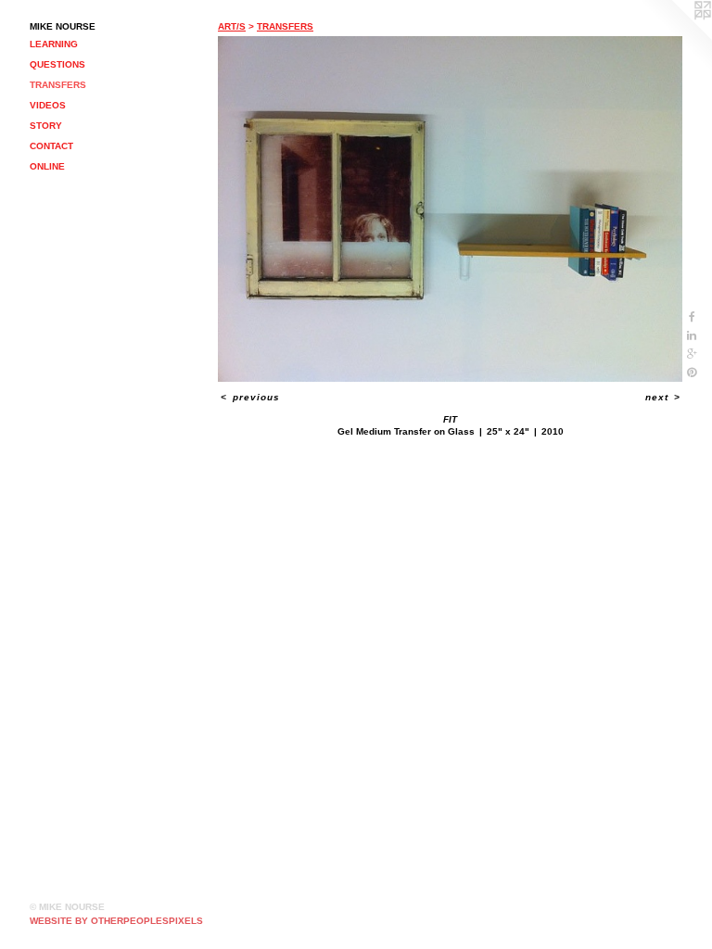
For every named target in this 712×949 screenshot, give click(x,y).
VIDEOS (48, 105)
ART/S (232, 26)
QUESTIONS (57, 64)
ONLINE (47, 166)
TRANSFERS (58, 85)
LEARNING (54, 44)
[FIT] (450, 209)
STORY (46, 125)
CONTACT (51, 146)
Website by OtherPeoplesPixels (116, 921)
